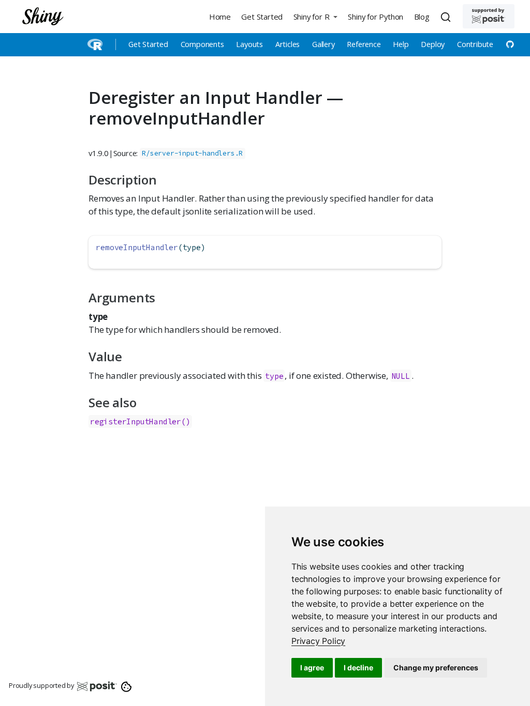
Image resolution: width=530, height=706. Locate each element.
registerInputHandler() (140, 421)
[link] (318, 641)
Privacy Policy (318, 641)
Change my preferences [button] (435, 667)
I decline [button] (358, 667)
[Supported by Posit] (488, 16)
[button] (315, 16)
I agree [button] (312, 667)
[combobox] (447, 16)
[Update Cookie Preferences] (126, 685)
